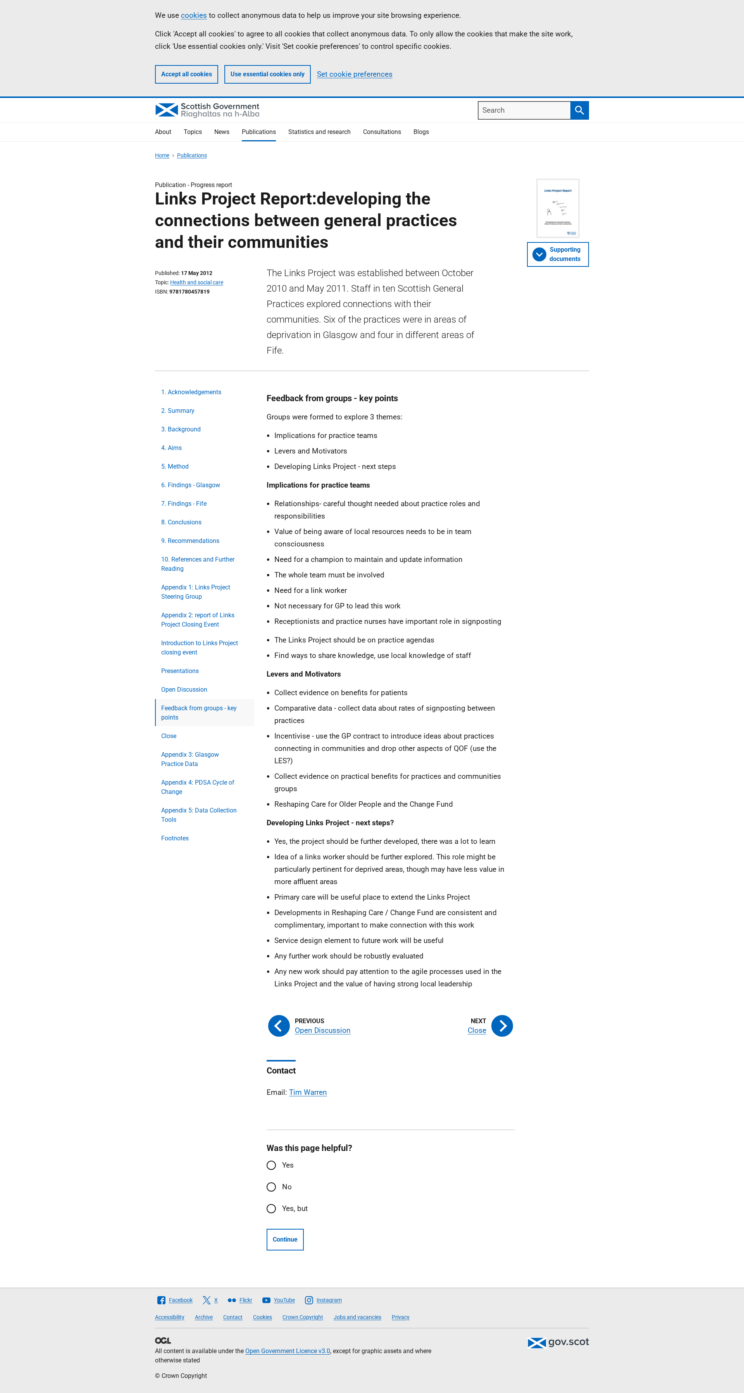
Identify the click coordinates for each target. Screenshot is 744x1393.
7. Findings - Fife (184, 503)
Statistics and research (319, 132)
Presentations (180, 671)
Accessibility (169, 1317)
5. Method (175, 466)
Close (168, 736)
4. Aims (171, 448)
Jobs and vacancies (357, 1317)
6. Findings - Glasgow (190, 485)
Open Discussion (184, 689)
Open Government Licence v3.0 (287, 1351)
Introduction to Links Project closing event (199, 647)
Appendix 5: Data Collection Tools (199, 815)
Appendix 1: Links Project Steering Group (195, 592)
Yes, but (295, 1208)
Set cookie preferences (355, 74)
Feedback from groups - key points (199, 712)
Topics (193, 132)
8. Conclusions (181, 522)
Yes (288, 1165)
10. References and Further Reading (197, 564)
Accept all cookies (186, 74)
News (221, 132)
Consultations (382, 132)
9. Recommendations (190, 540)
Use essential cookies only (268, 74)
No (287, 1186)
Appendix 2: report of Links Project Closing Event (197, 619)
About (163, 132)
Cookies (262, 1317)
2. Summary (178, 410)
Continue (285, 1239)
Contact (233, 1317)
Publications (259, 132)
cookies (194, 15)
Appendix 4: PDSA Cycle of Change (197, 787)
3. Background (181, 429)
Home (162, 155)
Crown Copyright (302, 1317)
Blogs (421, 132)
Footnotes (175, 838)
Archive (204, 1317)
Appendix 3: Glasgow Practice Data (190, 759)
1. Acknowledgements (191, 392)
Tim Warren (308, 1092)
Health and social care (196, 282)
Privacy (401, 1317)
